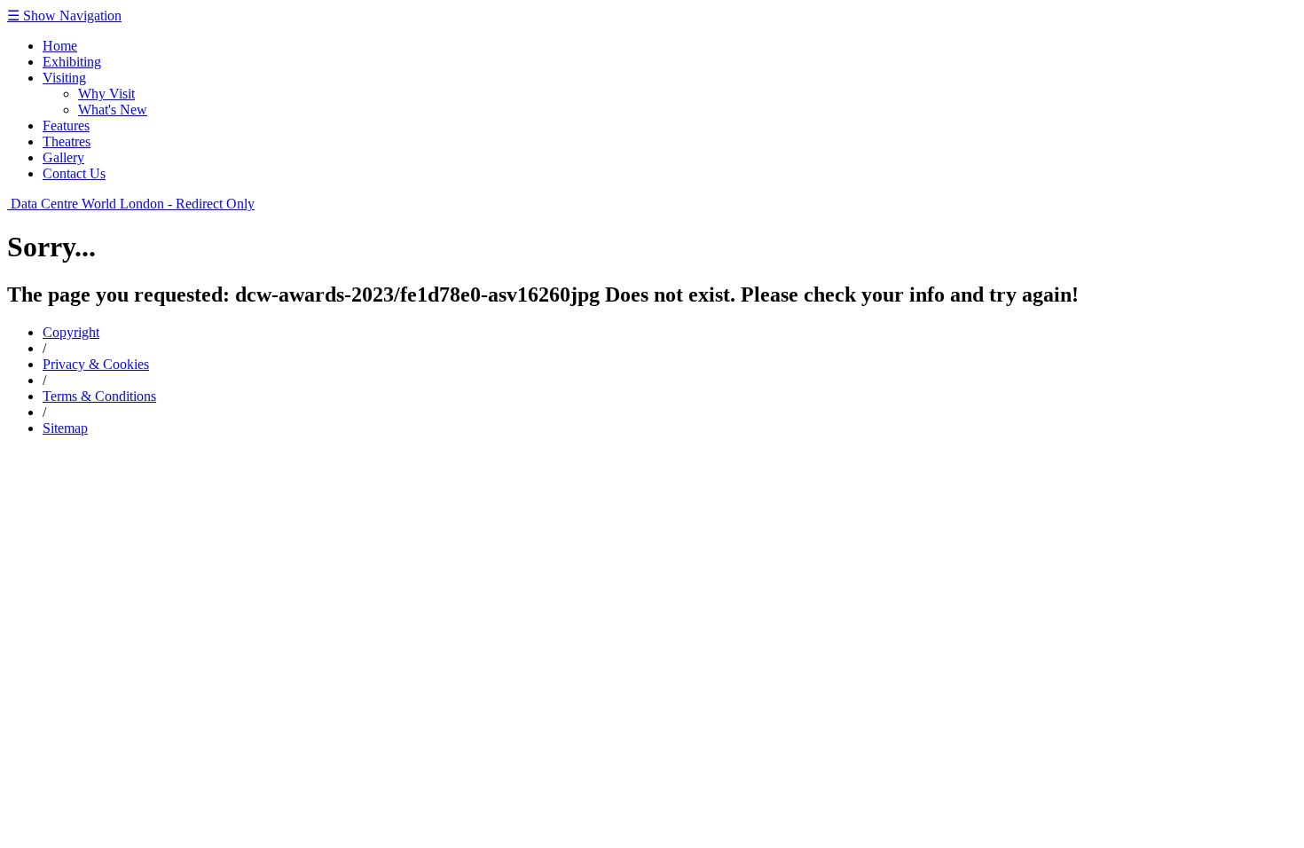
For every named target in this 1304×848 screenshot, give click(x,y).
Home (60, 45)
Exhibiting (72, 61)
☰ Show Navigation (64, 15)
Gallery (63, 157)
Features (66, 125)
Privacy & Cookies (96, 364)
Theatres (66, 141)
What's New (112, 109)
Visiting (64, 77)
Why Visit (106, 93)
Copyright (71, 332)
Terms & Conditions (99, 396)
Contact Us (74, 173)
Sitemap (65, 428)
